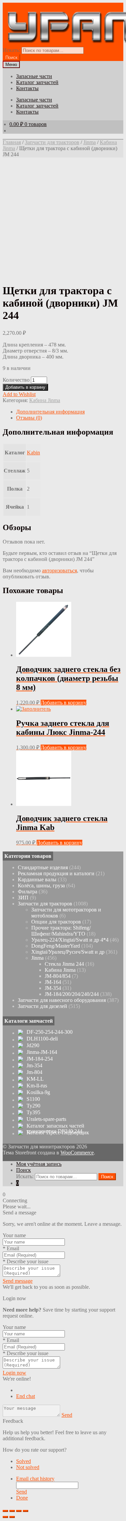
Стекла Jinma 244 (64, 964)
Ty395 (33, 1112)
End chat (25, 1396)
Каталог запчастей (37, 82)
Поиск (23, 1170)
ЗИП (23, 897)
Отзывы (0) (29, 418)
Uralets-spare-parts (46, 1119)
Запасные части (34, 76)
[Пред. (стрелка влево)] (5, 1517)
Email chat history (35, 1478)
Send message (18, 1281)
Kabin (33, 452)
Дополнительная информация (50, 412)
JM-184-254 (40, 1059)
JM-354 (53, 988)
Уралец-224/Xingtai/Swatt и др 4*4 (70, 940)
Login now (14, 1373)
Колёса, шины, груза (41, 885)
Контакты (27, 88)
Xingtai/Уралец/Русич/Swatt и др (67, 952)
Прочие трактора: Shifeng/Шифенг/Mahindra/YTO (61, 931)
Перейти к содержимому (82, 5)
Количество (16, 380)
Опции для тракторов (56, 922)
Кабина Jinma (44, 400)
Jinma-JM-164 (42, 1052)
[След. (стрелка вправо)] (12, 1517)
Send (66, 1415)
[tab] (69, 412)
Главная (12, 142)
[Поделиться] (12, 1511)
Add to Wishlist (19, 394)
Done (22, 1498)
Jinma (89, 142)
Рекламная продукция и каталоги (56, 873)
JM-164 (53, 982)
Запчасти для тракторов (52, 142)
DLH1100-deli (42, 1038)
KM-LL (35, 1079)
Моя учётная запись (38, 1164)
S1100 (33, 1099)
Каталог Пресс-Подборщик (58, 1132)
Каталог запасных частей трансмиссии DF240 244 (55, 1128)
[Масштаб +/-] (25, 1511)
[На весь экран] (19, 1511)
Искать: (11, 50)
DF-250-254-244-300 (50, 1032)
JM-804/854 (58, 976)
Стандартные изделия (43, 867)
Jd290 (33, 1045)
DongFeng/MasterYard (55, 946)
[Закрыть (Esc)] (5, 1511)
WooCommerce (77, 1152)
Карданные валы (37, 879)
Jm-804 (34, 1072)
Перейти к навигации (28, 5)
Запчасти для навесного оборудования (62, 1000)
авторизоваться (59, 570)
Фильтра (27, 891)
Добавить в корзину (25, 387)
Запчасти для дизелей (42, 1006)
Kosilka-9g (38, 1092)
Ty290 (33, 1105)
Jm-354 (34, 1065)
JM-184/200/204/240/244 (72, 994)
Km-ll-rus (37, 1085)
